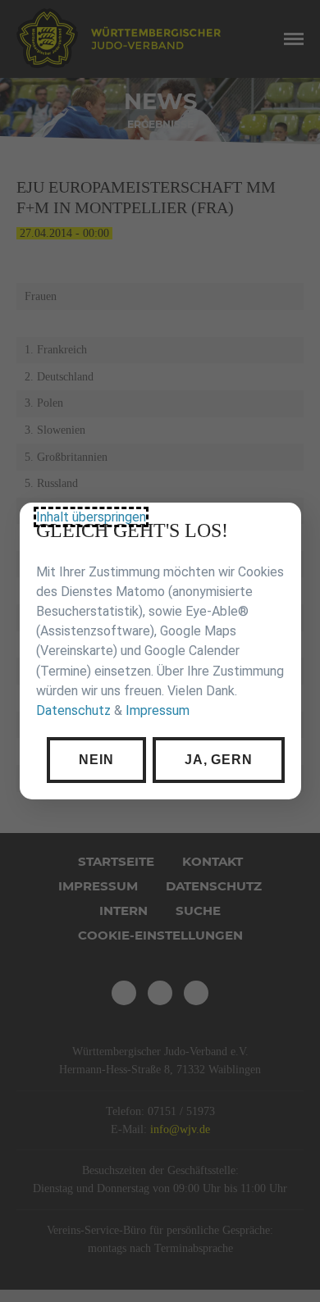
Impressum (158, 710)
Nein (96, 759)
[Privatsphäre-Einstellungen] (276, 527)
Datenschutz (73, 710)
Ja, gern (218, 759)
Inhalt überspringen (91, 517)
